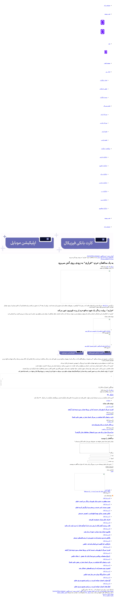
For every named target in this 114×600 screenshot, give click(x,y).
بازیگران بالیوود (103, 165)
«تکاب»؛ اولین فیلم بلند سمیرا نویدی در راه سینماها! (97, 491)
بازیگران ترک (104, 174)
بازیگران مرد (104, 200)
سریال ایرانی (104, 114)
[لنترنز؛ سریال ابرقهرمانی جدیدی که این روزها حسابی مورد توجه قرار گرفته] (109, 406)
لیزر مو (97, 591)
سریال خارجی (103, 123)
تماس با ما (110, 594)
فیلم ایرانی (104, 131)
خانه (112, 257)
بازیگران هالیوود (103, 208)
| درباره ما (105, 594)
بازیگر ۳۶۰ (110, 266)
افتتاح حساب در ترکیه (88, 591)
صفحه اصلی (107, 63)
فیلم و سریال (106, 106)
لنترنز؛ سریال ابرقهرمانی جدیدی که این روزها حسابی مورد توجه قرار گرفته (90, 409)
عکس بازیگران (103, 89)
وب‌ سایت (110, 461)
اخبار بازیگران (103, 80)
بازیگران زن (104, 191)
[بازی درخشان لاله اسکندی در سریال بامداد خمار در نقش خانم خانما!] (109, 414)
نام (112, 455)
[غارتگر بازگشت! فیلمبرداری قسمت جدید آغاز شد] (101, 329)
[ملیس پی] (85, 356)
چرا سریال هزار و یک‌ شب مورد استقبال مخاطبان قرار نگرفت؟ (94, 432)
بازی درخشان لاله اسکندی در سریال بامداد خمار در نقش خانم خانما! (92, 417)
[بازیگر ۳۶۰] (105, 53)
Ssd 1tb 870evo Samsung (93, 256)
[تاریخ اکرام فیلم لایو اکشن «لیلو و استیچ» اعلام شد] (101, 344)
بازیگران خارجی (103, 182)
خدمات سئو (110, 591)
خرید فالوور (103, 256)
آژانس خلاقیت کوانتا (62, 592)
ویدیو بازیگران (103, 97)
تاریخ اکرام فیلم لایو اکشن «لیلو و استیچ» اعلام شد (97, 346)
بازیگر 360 (105, 305)
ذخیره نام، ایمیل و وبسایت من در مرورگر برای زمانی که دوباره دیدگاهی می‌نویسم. (91, 464)
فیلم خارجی (104, 140)
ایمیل (111, 458)
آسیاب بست (110, 256)
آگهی (81, 591)
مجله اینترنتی (103, 591)
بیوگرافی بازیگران (105, 148)
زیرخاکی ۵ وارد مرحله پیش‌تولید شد (102, 425)
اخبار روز (108, 71)
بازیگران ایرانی (103, 157)
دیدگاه (111, 452)
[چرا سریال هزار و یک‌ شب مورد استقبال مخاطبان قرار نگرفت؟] (107, 429)
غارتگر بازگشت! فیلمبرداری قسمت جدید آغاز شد (97, 331)
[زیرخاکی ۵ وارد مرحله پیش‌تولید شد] (110, 421)
